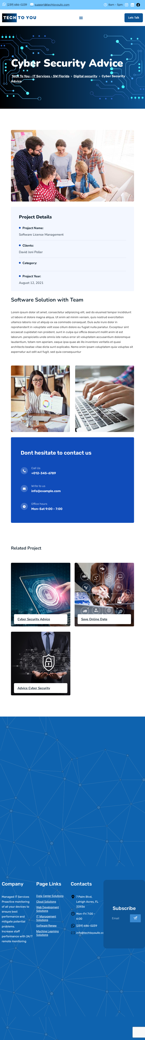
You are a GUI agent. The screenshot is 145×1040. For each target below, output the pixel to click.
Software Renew (46, 925)
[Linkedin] (132, 5)
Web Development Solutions (47, 909)
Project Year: (31, 276)
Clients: (28, 245)
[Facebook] (138, 5)
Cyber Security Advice (34, 619)
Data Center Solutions (49, 896)
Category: (29, 263)
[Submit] (135, 918)
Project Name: (32, 228)
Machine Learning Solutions (47, 933)
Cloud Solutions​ (46, 901)
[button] (81, 18)
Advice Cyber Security (34, 688)
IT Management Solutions (46, 918)
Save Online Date (94, 619)
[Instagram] (126, 5)
